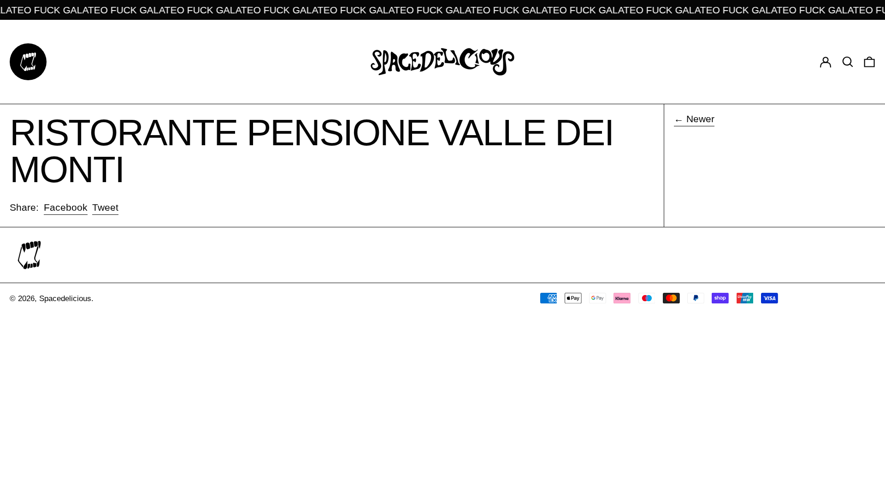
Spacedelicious (65, 298)
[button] (848, 61)
